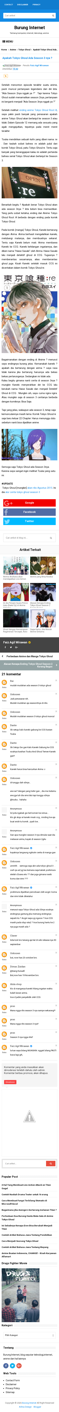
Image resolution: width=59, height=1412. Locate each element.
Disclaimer (11, 1384)
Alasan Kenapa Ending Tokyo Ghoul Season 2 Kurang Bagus (40, 605)
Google (29, 502)
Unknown (15, 694)
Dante (13, 725)
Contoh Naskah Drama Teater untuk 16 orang (25, 1194)
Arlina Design (25, 1407)
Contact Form (13, 1380)
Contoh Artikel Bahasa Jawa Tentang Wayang (25, 1247)
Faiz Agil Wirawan (15, 642)
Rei (12, 681)
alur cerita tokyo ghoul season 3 (22, 492)
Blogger (37, 1407)
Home (4, 50)
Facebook (29, 512)
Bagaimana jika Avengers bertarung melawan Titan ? (29, 1210)
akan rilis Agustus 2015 (39, 487)
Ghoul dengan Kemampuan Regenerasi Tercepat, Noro (15, 630)
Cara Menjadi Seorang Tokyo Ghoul (20, 1241)
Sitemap (10, 1392)
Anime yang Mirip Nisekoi (41, 577)
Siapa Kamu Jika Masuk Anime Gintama (41, 630)
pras (12, 1006)
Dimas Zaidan (17, 966)
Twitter (29, 521)
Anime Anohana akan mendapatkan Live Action (14, 578)
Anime (13, 50)
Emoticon (10, 1082)
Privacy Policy (13, 1388)
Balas (4, 687)
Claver (13, 935)
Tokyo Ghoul (24, 50)
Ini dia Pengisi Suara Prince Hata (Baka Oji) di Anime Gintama (15, 605)
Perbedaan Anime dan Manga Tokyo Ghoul (30, 656)
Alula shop (15, 984)
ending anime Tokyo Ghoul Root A (38, 110)
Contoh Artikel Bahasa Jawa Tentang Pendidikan (27, 1235)
